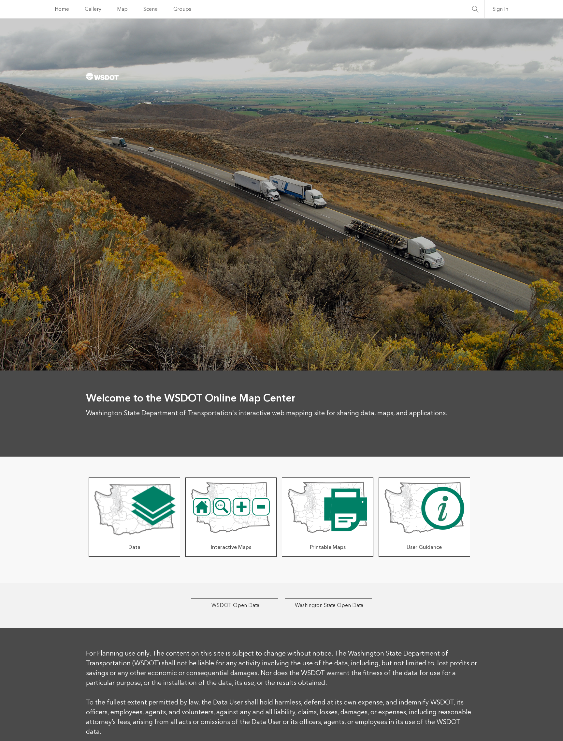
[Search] (475, 9)
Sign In (500, 9)
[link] (134, 517)
